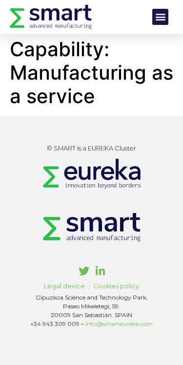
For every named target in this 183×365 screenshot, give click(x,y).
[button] (160, 17)
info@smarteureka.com (119, 323)
